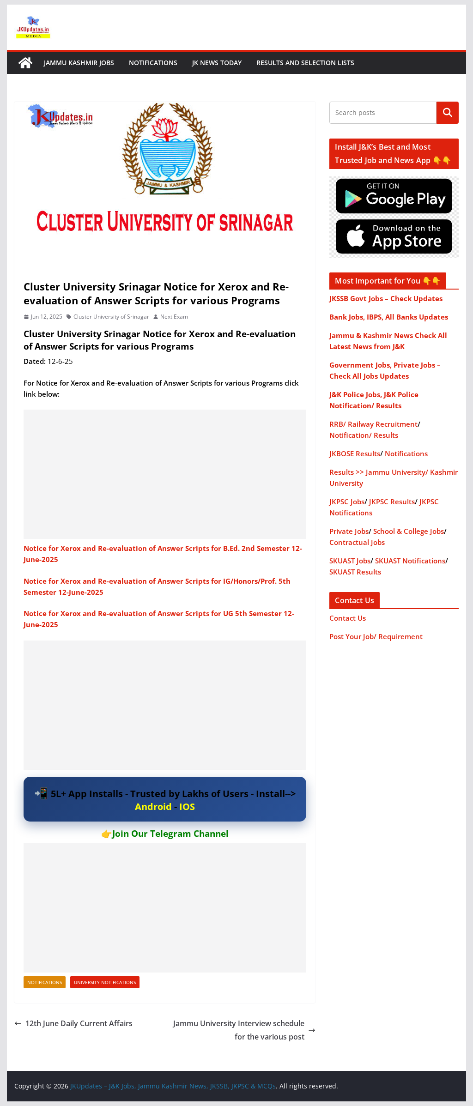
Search (448, 113)
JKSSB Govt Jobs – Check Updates (386, 298)
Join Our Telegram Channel (170, 834)
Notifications (153, 62)
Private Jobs (349, 531)
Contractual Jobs (357, 542)
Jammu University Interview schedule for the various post (238, 1030)
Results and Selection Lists (305, 62)
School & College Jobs (408, 531)
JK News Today (217, 62)
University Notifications (105, 982)
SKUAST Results (355, 571)
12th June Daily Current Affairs (79, 1023)
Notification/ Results (363, 435)
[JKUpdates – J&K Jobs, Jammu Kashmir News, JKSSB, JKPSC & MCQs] (25, 63)
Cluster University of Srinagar (111, 316)
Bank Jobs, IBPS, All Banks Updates (388, 316)
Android (153, 806)
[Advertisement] (165, 474)
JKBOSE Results (354, 453)
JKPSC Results (392, 501)
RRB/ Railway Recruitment (373, 424)
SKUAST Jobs (349, 560)
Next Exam (174, 316)
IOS (187, 806)
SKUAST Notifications (410, 560)
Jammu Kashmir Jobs (79, 62)
